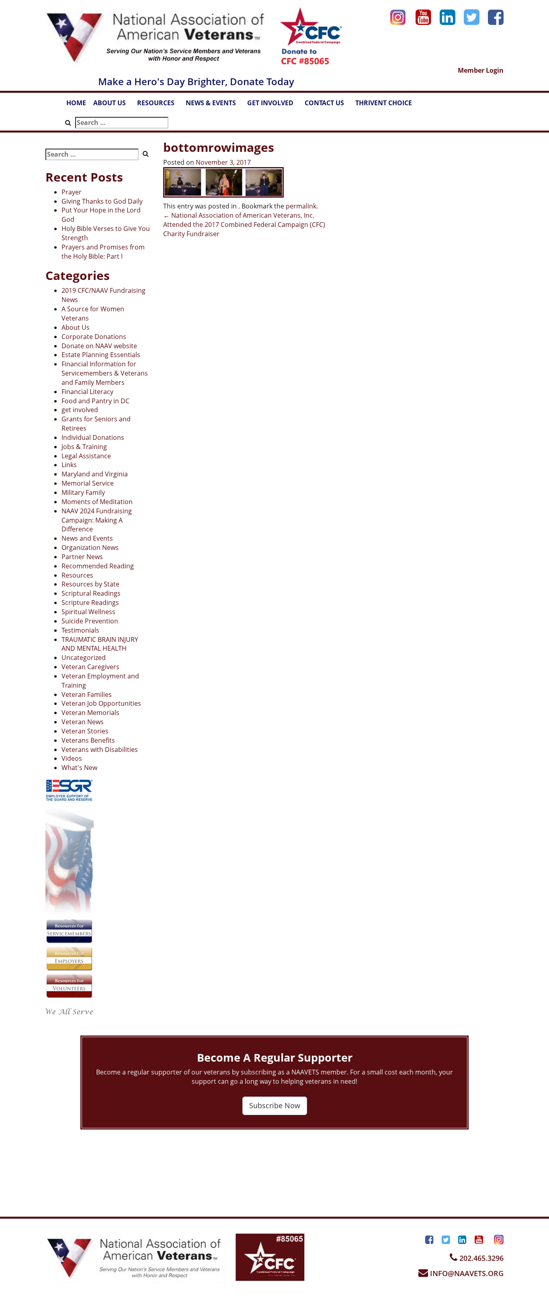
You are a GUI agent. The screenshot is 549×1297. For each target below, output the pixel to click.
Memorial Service (87, 483)
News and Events (87, 538)
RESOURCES (159, 105)
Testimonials (80, 630)
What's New (79, 767)
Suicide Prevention (89, 621)
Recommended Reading (97, 566)
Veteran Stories (85, 731)
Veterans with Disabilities (99, 749)
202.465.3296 (480, 1258)
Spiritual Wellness (88, 611)
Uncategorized (83, 657)
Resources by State (90, 584)
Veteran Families (86, 694)
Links (69, 464)
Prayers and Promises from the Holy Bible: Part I (103, 252)
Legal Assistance (86, 455)
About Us (75, 327)
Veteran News (82, 721)
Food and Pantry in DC (95, 400)
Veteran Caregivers (90, 666)
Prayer (71, 192)
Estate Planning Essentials (100, 354)
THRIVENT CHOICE (383, 102)
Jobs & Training (84, 446)
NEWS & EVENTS (215, 105)
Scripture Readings (90, 602)
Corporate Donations (93, 336)
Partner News (82, 556)
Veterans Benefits (88, 740)
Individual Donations (92, 437)
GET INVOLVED (274, 105)
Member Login (481, 70)
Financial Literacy (87, 391)
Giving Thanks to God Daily (102, 201)
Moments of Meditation (97, 501)
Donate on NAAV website (99, 345)
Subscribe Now (274, 1105)
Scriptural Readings (91, 593)
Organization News (90, 547)
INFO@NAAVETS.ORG (466, 1273)
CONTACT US (328, 105)
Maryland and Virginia (94, 474)
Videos (71, 758)
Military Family (83, 492)
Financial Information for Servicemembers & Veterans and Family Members (104, 373)
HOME (76, 102)
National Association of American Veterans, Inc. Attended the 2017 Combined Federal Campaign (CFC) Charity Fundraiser (244, 224)
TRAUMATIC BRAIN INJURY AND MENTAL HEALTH (99, 644)
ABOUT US (113, 105)
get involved (79, 409)
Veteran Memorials (90, 712)
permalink (301, 206)
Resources (77, 575)
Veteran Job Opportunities (101, 703)
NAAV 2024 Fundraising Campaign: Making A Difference (96, 520)
